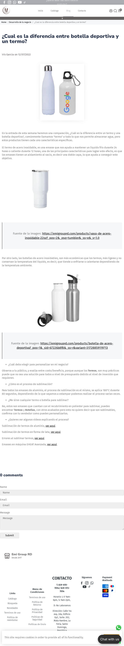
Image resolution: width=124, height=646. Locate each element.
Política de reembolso (12, 619)
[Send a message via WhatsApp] (118, 628)
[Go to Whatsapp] (14, 2)
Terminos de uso (12, 612)
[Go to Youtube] (20, 2)
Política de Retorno (37, 603)
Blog (68, 11)
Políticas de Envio (37, 624)
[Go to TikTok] (24, 2)
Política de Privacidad (37, 611)
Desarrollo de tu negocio (20, 22)
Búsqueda (12, 603)
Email (3, 499)
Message (5, 512)
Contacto (82, 11)
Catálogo (55, 11)
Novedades (12, 608)
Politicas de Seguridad (37, 618)
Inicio (40, 11)
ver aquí (50, 425)
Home (3, 22)
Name (3, 486)
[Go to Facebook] (4, 2)
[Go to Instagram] (9, 2)
